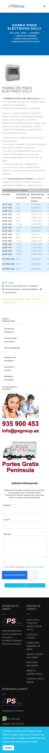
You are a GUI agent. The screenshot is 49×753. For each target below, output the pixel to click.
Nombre (8, 505)
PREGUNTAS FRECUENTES (32, 664)
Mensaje (8, 534)
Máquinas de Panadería (10, 359)
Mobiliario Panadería (8, 378)
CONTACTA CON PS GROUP (35, 680)
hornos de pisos (12, 289)
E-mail (7, 520)
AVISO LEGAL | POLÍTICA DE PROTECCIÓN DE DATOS (34, 624)
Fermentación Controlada (10, 340)
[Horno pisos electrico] (23, 72)
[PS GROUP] (13, 6)
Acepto (8, 747)
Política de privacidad (34, 567)
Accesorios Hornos (9, 368)
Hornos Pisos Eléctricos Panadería (21, 285)
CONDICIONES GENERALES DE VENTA (33, 646)
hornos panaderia (30, 289)
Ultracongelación (12, 347)
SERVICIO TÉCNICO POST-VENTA (35, 656)
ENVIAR (25, 585)
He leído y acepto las (24, 567)
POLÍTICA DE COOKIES (32, 636)
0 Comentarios (9, 292)
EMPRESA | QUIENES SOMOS (35, 672)
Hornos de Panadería (9, 330)
